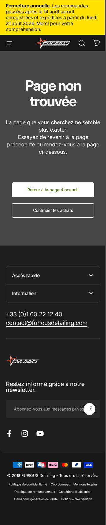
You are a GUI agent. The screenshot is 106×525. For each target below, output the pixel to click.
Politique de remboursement (33, 496)
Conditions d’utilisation (73, 496)
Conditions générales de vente (33, 504)
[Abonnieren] (85, 409)
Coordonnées (58, 489)
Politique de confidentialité (25, 489)
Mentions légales (83, 489)
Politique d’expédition (74, 504)
